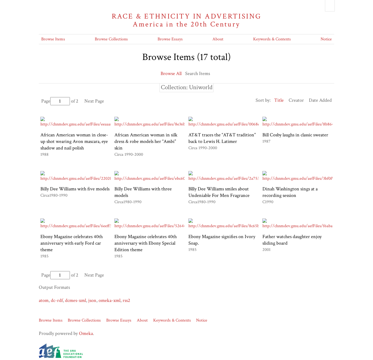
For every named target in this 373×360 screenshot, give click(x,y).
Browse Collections (111, 39)
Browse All (171, 73)
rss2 (126, 300)
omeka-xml (109, 300)
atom (44, 300)
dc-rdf (57, 300)
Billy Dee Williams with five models (74, 189)
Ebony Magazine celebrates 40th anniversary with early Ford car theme (71, 243)
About (217, 39)
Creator (296, 100)
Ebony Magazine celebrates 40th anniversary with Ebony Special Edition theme (145, 243)
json (92, 300)
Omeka (86, 333)
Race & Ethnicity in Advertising (187, 20)
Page (45, 101)
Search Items (197, 73)
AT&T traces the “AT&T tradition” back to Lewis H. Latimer (222, 138)
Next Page (94, 101)
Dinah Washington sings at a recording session (290, 192)
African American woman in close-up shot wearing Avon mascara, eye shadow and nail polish (74, 141)
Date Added (320, 100)
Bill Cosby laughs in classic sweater (295, 135)
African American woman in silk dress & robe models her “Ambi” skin (145, 141)
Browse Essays (170, 39)
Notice (326, 39)
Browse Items (53, 39)
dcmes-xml (75, 300)
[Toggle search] (330, 5)
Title (279, 100)
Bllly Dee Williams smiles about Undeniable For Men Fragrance (219, 192)
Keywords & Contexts (272, 39)
